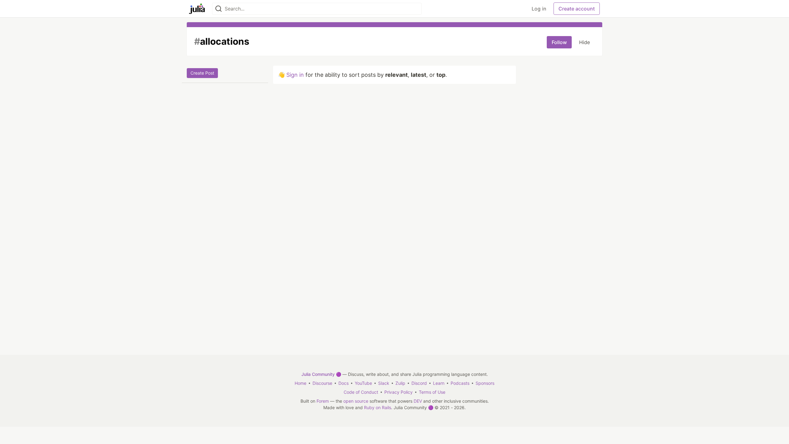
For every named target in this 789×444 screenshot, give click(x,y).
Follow (559, 42)
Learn (438, 383)
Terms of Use (432, 392)
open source (355, 401)
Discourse (322, 383)
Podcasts (460, 383)
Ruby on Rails (377, 407)
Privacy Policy (398, 392)
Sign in (295, 75)
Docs (343, 383)
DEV (418, 401)
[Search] (218, 8)
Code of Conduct (361, 392)
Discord (419, 383)
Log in (539, 9)
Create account (576, 9)
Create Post (202, 73)
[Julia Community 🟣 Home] (197, 8)
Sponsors (485, 383)
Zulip (400, 383)
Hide (584, 42)
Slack (383, 383)
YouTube (363, 383)
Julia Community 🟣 (321, 374)
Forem (323, 401)
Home (300, 383)
